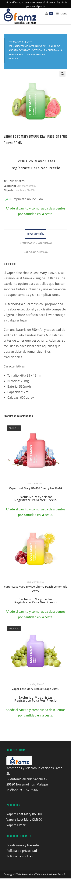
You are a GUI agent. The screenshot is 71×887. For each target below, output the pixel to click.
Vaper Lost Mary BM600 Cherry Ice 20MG (35, 488)
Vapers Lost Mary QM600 (24, 819)
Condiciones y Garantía (23, 845)
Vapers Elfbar (16, 825)
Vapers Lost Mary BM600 (24, 814)
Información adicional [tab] (35, 243)
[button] (62, 74)
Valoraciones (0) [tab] (36, 252)
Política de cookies (19, 856)
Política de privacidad (21, 851)
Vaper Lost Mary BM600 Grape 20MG (35, 689)
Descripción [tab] (35, 234)
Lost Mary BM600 (26, 185)
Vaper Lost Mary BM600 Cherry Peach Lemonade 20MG (35, 588)
